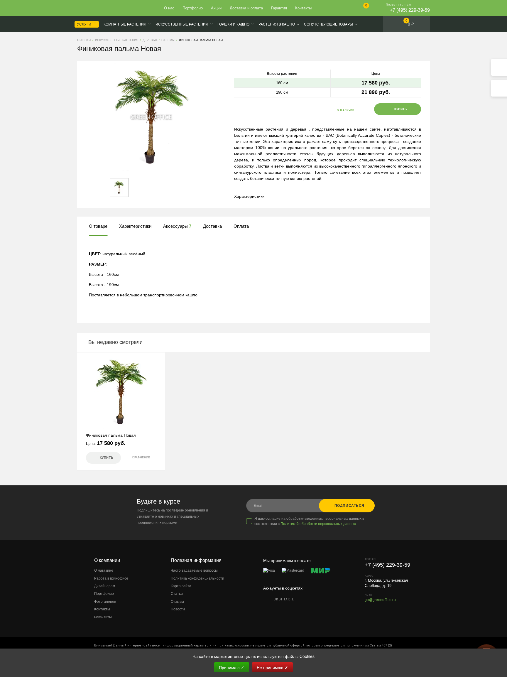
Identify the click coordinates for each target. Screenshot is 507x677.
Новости (178, 609)
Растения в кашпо (276, 24)
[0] (361, 8)
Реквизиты (103, 617)
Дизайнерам (104, 586)
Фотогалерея (105, 602)
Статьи (177, 594)
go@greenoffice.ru (380, 600)
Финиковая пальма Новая (111, 435)
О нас (169, 8)
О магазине (103, 570)
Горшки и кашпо (233, 24)
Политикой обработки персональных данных (318, 524)
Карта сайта (181, 586)
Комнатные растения (125, 24)
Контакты (303, 8)
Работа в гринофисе (111, 578)
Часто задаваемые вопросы (194, 570)
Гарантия (279, 8)
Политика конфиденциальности (197, 578)
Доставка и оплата (246, 8)
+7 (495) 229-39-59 (410, 10)
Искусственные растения (182, 24)
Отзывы (177, 602)
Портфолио (192, 8)
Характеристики (249, 196)
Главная (98, 8)
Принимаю (231, 667)
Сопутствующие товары (328, 24)
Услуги (84, 24)
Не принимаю (272, 667)
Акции (216, 8)
